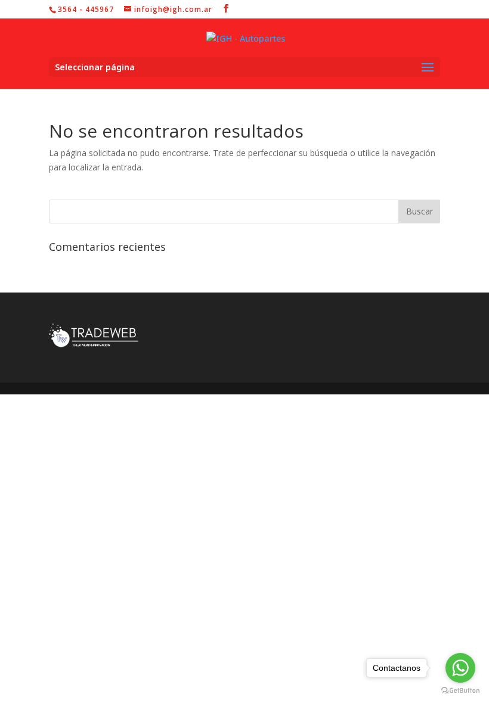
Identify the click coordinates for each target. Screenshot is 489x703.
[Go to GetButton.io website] (460, 691)
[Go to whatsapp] (460, 668)
